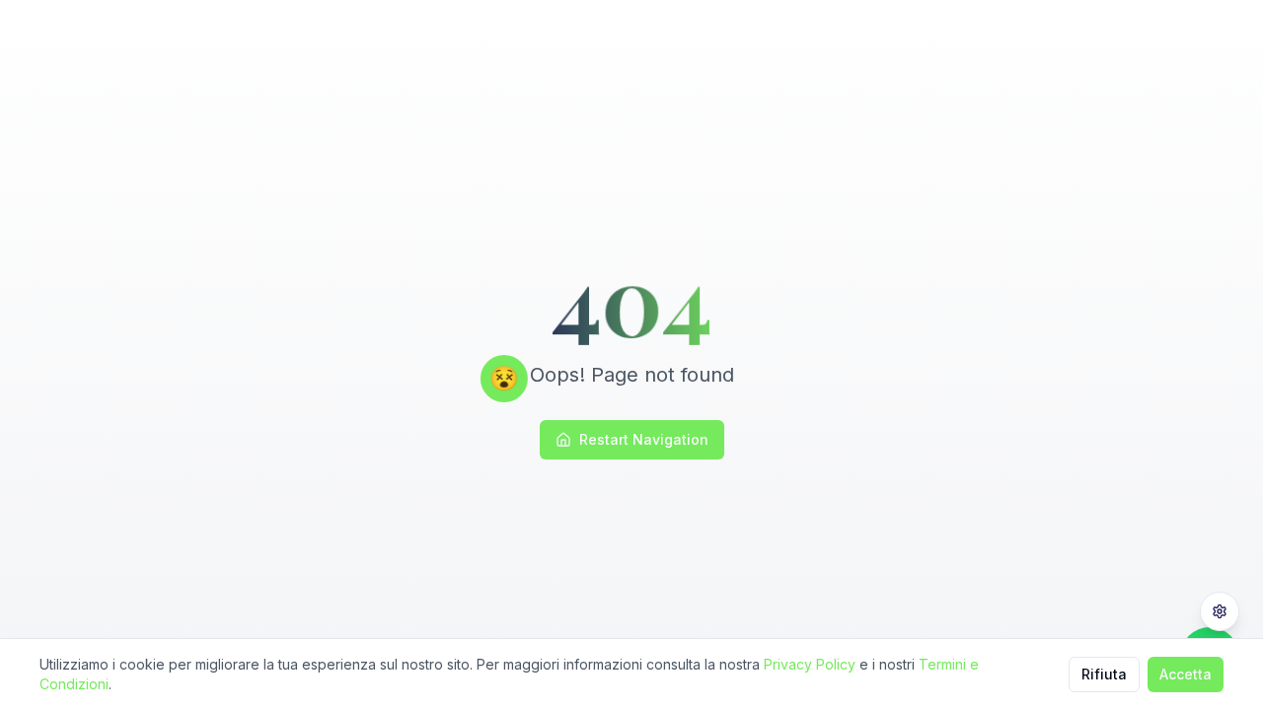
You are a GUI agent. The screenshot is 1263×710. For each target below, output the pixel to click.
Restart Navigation (643, 439)
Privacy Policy (809, 664)
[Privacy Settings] (1219, 611)
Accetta (1185, 674)
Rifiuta (1104, 674)
